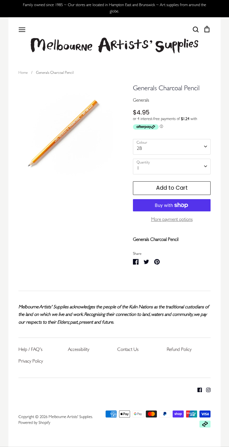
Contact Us (128, 350)
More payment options (172, 220)
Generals (141, 100)
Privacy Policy (30, 361)
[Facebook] (197, 390)
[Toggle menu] (22, 29)
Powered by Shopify (34, 423)
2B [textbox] (139, 148)
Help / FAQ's (30, 350)
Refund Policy (179, 350)
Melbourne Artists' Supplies (70, 417)
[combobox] (172, 147)
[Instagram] (206, 390)
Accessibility (78, 350)
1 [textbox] (138, 168)
